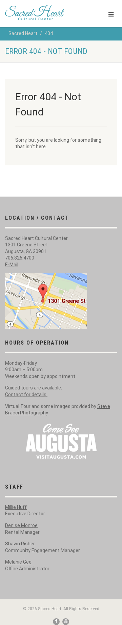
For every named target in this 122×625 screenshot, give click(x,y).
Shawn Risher (20, 543)
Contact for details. (26, 394)
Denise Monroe (21, 525)
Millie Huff (16, 507)
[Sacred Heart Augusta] (40, 12)
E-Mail (11, 264)
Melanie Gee (18, 562)
